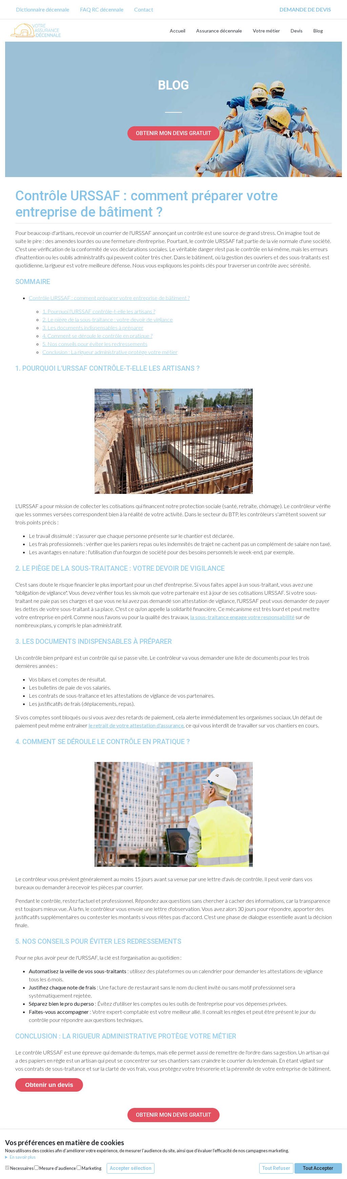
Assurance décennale (219, 31)
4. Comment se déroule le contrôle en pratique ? (97, 335)
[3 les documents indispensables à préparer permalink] (11, 641)
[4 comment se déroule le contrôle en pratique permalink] (11, 742)
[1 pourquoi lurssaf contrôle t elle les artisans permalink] (11, 368)
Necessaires (21, 1168)
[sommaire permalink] (11, 282)
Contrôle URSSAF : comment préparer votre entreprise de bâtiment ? (109, 297)
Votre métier (266, 31)
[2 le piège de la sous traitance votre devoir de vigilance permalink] (11, 568)
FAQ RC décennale (101, 9)
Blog (318, 31)
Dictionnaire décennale (42, 9)
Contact (143, 9)
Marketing (91, 1168)
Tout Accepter (318, 1168)
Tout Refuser (276, 1168)
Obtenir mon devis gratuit (173, 133)
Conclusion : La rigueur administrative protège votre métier (110, 352)
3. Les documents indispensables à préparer (92, 327)
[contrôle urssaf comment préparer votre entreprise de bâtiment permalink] (11, 196)
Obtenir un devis (49, 1085)
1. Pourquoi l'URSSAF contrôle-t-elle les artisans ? (98, 311)
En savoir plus (23, 1157)
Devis (297, 31)
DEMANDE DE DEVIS (305, 9)
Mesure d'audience (57, 1168)
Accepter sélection (130, 1168)
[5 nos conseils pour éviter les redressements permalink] (11, 941)
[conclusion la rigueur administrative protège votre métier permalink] (11, 1036)
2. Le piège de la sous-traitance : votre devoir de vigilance (107, 319)
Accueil (177, 31)
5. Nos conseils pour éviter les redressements (94, 344)
